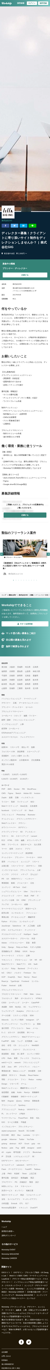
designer (30, 1148)
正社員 (8, 1156)
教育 (34, 943)
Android (12, 985)
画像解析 (35, 1092)
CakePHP (35, 1003)
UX (7, 879)
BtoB (26, 896)
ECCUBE (5, 1135)
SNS (3, 844)
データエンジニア (18, 917)
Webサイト (6, 1050)
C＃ (16, 1186)
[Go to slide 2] (15, 579)
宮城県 (12, 688)
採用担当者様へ (8, 1231)
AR (40, 960)
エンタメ (5, 968)
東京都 (4, 667)
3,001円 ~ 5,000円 (19, 774)
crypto (8, 1152)
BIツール (30, 1032)
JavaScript (6, 926)
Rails (10, 1058)
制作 (3, 1101)
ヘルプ (4, 1227)
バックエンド (13, 862)
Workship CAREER (9, 1258)
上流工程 (32, 1174)
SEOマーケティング (10, 1195)
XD (21, 832)
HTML (9, 840)
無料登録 (43, 3)
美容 (32, 1118)
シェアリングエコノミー (11, 891)
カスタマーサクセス (10, 737)
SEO (32, 802)
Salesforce (16, 926)
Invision (37, 793)
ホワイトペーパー (9, 827)
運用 (3, 862)
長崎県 (20, 684)
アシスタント (30, 832)
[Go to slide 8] (31, 579)
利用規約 (5, 1360)
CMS (4, 793)
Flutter (4, 985)
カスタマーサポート (10, 938)
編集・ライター (30, 716)
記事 (28, 956)
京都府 (12, 676)
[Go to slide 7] (28, 579)
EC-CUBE (31, 1131)
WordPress (31, 789)
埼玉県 (27, 667)
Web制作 (35, 1045)
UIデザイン (22, 827)
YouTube (30, 1139)
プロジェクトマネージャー (12, 711)
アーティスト (32, 968)
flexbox (4, 1148)
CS (15, 1045)
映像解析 (14, 1097)
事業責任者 (6, 1071)
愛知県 (20, 671)
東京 (13, 1135)
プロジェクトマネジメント (12, 990)
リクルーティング (33, 1195)
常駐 (3, 1079)
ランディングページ (10, 1024)
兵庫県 (12, 671)
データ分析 (6, 1015)
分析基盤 (5, 1203)
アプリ (27, 849)
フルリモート (35, 891)
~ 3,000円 (5, 774)
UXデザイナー (7, 1161)
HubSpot (27, 934)
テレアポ (5, 904)
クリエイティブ (8, 896)
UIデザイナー (32, 1165)
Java (9, 1067)
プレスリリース (29, 1050)
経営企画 (5, 913)
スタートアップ (33, 752)
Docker (17, 789)
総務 (26, 904)
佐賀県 (20, 680)
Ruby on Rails (22, 947)
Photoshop (21, 815)
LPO (3, 1058)
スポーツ (16, 1050)
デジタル (13, 921)
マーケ (4, 849)
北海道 (27, 676)
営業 (40, 866)
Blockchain (37, 1152)
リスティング (16, 810)
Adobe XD (27, 793)
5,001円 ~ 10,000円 (9, 779)
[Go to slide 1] (13, 579)
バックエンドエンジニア (11, 699)
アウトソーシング (9, 1105)
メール (35, 1028)
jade (11, 1148)
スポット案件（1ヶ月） (20, 756)
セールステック (8, 1165)
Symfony (21, 1105)
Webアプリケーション (31, 1037)
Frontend (25, 981)
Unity (4, 947)
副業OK (5, 747)
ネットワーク (11, 1114)
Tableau (37, 1169)
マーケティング (30, 699)
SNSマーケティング (29, 1097)
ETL (21, 1203)
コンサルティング (26, 921)
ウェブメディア (8, 1011)
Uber (26, 891)
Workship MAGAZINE (10, 1254)
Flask (4, 1169)
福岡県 (4, 671)
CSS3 (4, 1003)
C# (31, 960)
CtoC (24, 887)
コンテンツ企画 (8, 900)
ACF (20, 1144)
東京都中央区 (9, 253)
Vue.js (32, 951)
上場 (3, 1174)
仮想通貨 (5, 1092)
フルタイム (35, 1058)
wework (17, 1062)
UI (25, 810)
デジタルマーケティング (11, 934)
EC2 (3, 840)
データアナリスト (15, 1169)
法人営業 (37, 844)
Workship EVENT (9, 1250)
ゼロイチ (11, 1032)
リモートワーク (17, 866)
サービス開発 (13, 1122)
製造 (31, 1182)
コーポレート (16, 904)
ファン (23, 1079)
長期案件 (5, 756)
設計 (37, 1182)
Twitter (21, 1139)
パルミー (35, 1067)
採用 (11, 849)
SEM (32, 1015)
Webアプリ (21, 964)
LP (38, 1020)
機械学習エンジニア (28, 1088)
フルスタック (7, 998)
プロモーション (21, 960)
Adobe (4, 943)
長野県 (35, 684)
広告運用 (33, 806)
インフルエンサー (9, 1127)
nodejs (39, 1079)
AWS (9, 789)
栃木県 (35, 680)
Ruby (13, 968)
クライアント (24, 1067)
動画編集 (24, 1178)
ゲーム (23, 1084)
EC (25, 1007)
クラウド (14, 874)
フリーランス (13, 844)
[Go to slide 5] (23, 579)
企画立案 (5, 866)
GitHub (27, 1101)
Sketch (18, 793)
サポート (5, 836)
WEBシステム (7, 1186)
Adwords (5, 1020)
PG (16, 1182)
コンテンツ (6, 887)
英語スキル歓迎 (8, 764)
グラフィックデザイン (10, 1037)
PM (23, 789)
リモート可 (14, 747)
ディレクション (8, 819)
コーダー (25, 1003)
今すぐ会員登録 (26, 624)
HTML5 (39, 998)
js (34, 1024)
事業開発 (5, 883)
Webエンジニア (19, 1071)
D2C (3, 1122)
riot (38, 1144)
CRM (23, 900)
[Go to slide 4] (20, 579)
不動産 (23, 1122)
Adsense (13, 1139)
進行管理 (5, 1028)
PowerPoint (23, 1118)
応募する (25, 515)
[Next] (48, 554)
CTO (3, 930)
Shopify (23, 1075)
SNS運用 (31, 1071)
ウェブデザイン (34, 1007)
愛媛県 (35, 676)
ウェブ (20, 1041)
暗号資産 (17, 1152)
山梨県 (4, 688)
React (34, 977)
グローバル (24, 938)
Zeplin (4, 797)
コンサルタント (17, 913)
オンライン (19, 1191)
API (15, 1067)
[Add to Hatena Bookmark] (23, 226)
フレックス (24, 1058)
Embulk (14, 1203)
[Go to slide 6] (25, 579)
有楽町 (16, 1174)
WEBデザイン (16, 879)
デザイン (22, 823)
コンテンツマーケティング (12, 853)
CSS (16, 840)
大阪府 (12, 667)
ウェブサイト (25, 1024)
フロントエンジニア (31, 1062)
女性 (3, 1199)
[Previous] (1, 554)
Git (12, 836)
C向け (9, 973)
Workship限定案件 (9, 1208)
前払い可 (25, 747)
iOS (29, 964)
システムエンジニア (21, 1156)
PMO (10, 1174)
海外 (16, 998)
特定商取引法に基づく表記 (11, 1368)
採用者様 (20, 3)
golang (4, 1144)
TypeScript (15, 981)
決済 (3, 1067)
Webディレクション (10, 1088)
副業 (11, 797)
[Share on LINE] (32, 226)
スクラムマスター (15, 930)
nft (3, 1152)
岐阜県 (4, 684)
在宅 (9, 1045)
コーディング (14, 1003)
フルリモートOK (8, 752)
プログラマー (7, 1182)
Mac (19, 1135)
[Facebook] (21, 1342)
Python (4, 921)
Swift (35, 964)
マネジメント (7, 960)
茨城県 (20, 667)
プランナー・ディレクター (12, 707)
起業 (39, 926)
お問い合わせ (6, 1356)
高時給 (17, 951)
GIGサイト (6, 1272)
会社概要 (5, 1352)
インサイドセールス (10, 870)
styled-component (9, 1131)
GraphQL (11, 977)
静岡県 (20, 676)
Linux (38, 994)
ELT (27, 1203)
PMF (32, 896)
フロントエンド (8, 815)
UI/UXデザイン (33, 1109)
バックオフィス (27, 797)
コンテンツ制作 (17, 1020)
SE (33, 1156)
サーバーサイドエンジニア (12, 909)
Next (20, 977)
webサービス (7, 1062)
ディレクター (7, 857)
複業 (16, 1058)
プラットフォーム (27, 870)
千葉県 (4, 676)
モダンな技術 (35, 947)
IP (2, 1156)
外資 (33, 938)
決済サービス (7, 1191)
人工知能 (31, 926)
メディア (24, 874)
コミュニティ (23, 1045)
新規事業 (20, 752)
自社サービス (26, 844)
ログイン (32, 3)
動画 (13, 883)
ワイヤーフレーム (9, 1118)
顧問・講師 (6, 720)
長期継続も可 (7, 951)
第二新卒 (20, 1054)
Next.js (26, 977)
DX (18, 900)
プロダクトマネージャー (11, 994)
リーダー (35, 1135)
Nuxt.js (27, 1092)
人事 (22, 724)
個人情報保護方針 (8, 1364)
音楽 (28, 943)
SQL (38, 1118)
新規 (13, 1054)
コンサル (35, 981)
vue (36, 1041)
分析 (39, 1071)
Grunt (26, 1144)
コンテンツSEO (33, 1054)
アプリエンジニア (9, 1109)
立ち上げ (34, 874)
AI (24, 926)
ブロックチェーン (25, 1127)
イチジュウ (23, 1208)
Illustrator (31, 815)
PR (3, 879)
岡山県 (12, 684)
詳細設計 (23, 1182)
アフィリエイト (17, 1028)
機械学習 (31, 917)
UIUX (40, 857)
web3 (39, 1148)
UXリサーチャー (22, 1161)
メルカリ (17, 973)
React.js (5, 981)
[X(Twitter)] (28, 1342)
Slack (31, 810)
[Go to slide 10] (36, 579)
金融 (13, 1092)
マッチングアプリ (30, 1199)
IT (38, 896)
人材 (39, 870)
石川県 (35, 688)
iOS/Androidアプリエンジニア (14, 733)
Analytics (20, 1011)
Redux (31, 1079)
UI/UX (25, 951)
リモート (35, 862)
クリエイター (13, 1079)
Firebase (27, 973)
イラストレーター (16, 943)
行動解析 (5, 1097)
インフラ (5, 874)
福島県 (27, 680)
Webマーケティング (10, 806)
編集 (22, 840)
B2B (11, 1007)
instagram (30, 1020)
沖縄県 (12, 680)
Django (11, 947)
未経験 (4, 1007)
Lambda (26, 1135)
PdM (25, 994)
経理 (23, 1148)
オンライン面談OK (9, 760)
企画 (20, 985)
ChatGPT (34, 1208)
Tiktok (24, 1174)
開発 (39, 1024)
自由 (13, 1041)
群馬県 (27, 684)
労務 (17, 797)
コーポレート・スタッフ (11, 716)
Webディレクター (9, 823)
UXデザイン (31, 866)
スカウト (19, 849)
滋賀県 (4, 680)
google (4, 1139)
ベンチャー (29, 879)
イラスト (20, 956)
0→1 (3, 1032)
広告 (32, 883)
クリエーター (22, 883)
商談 (22, 1195)
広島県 (35, 667)
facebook (5, 810)
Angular (11, 1101)
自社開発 (21, 1032)
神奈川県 (36, 671)
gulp (33, 1144)
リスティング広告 (20, 1015)
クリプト (26, 1152)
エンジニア (25, 862)
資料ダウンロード (9, 1235)
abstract (12, 1144)
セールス (29, 707)
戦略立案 (29, 1191)
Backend (21, 968)
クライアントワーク (10, 832)
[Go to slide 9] (33, 579)
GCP (3, 977)
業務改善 (35, 1101)
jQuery (19, 1101)
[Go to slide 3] (18, 579)
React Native (33, 1075)
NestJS (21, 1131)
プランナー (19, 857)
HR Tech (16, 887)
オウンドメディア (34, 840)
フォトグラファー (27, 737)
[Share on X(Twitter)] (14, 226)
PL (3, 1114)
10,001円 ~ (24, 779)
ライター (5, 802)
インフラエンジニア (10, 724)
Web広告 (24, 806)
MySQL (18, 1007)
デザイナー (6, 703)
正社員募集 (35, 760)
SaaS (35, 934)
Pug (17, 1148)
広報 (15, 703)
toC (3, 973)
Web (32, 994)
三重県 (20, 688)
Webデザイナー (8, 964)
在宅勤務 (28, 1041)
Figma (10, 793)
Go (34, 973)
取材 (13, 802)
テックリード (30, 930)
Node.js (21, 1109)
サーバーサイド (8, 956)
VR (35, 960)
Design (4, 1084)
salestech (20, 1165)
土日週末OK (24, 760)
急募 (33, 747)
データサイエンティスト (29, 703)
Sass (28, 1028)
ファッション (31, 913)
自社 (3, 1045)
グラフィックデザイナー (26, 819)
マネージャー (26, 1186)
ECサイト (13, 1075)
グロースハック (32, 1011)
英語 (32, 1178)
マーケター (30, 857)
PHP (3, 789)
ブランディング (34, 900)
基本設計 (14, 1178)
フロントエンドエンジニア (23, 720)
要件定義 (5, 1178)
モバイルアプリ (14, 1199)
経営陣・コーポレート (10, 728)
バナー (19, 896)
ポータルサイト (27, 998)
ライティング (22, 802)
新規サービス (31, 909)
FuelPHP (5, 1041)
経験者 (4, 1075)
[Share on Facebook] (5, 226)
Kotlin (19, 1092)
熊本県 (27, 688)
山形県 (27, 671)
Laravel (34, 836)
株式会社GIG (7, 220)
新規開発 (5, 1054)
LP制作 (22, 1114)
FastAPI (28, 1169)
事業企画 (5, 917)
